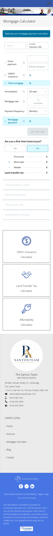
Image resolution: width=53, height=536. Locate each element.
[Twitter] (26, 486)
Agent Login (44, 494)
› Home (9, 426)
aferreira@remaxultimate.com (23, 394)
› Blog (8, 449)
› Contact (9, 457)
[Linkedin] (32, 486)
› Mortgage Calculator (16, 441)
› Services (10, 434)
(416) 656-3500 (16, 401)
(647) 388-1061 (16, 397)
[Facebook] (21, 486)
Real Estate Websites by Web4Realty (20, 494)
